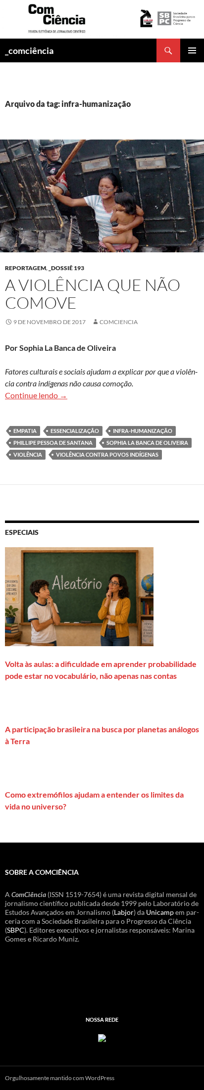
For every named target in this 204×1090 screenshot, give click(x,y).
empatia (25, 430)
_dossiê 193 (66, 268)
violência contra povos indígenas (107, 454)
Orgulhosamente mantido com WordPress (59, 1078)
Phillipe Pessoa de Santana (53, 442)
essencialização (75, 430)
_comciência (29, 50)
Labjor (124, 912)
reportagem (25, 268)
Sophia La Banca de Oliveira (147, 442)
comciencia (119, 322)
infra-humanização (142, 430)
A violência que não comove (92, 294)
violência (27, 454)
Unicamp (160, 912)
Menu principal (192, 50)
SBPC (15, 930)
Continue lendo (36, 395)
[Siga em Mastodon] (102, 1037)
